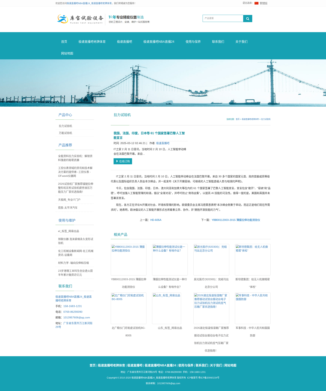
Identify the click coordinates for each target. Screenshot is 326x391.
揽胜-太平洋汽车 (68, 207)
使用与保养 (193, 41)
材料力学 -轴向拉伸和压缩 (73, 262)
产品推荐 (65, 145)
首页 (64, 41)
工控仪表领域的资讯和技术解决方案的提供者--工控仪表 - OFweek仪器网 (75, 171)
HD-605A (155, 219)
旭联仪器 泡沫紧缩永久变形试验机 (75, 240)
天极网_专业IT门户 (69, 199)
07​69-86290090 (72, 311)
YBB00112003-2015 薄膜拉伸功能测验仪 (236, 219)
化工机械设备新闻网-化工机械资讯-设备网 (75, 252)
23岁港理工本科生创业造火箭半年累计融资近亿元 (75, 272)
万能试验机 (65, 132)
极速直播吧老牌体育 (92, 41)
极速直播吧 (124, 41)
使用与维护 (66, 220)
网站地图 (67, 53)
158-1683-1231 (72, 306)
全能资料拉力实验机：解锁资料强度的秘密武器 (75, 157)
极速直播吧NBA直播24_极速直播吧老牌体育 (89, 3)
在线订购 (124, 161)
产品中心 (65, 115)
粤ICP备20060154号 (208, 377)
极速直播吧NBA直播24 (158, 41)
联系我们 (218, 41)
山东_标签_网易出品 (170, 327)
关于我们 (241, 41)
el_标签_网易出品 (68, 231)
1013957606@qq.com (76, 317)
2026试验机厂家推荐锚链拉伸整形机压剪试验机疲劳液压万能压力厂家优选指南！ (75, 187)
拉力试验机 (266, 119)
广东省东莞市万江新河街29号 (142, 372)
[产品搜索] (247, 18)
